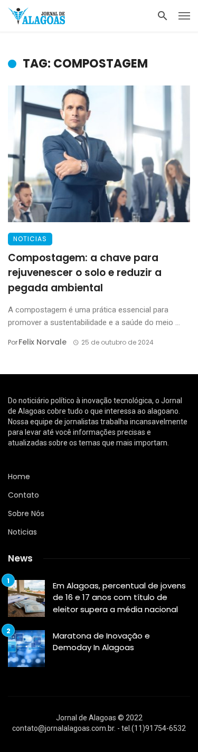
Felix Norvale (42, 342)
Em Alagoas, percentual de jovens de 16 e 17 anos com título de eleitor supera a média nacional (119, 597)
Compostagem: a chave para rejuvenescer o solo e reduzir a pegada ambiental (85, 273)
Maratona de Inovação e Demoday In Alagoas (101, 641)
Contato (23, 495)
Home (19, 476)
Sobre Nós (26, 513)
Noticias (30, 238)
